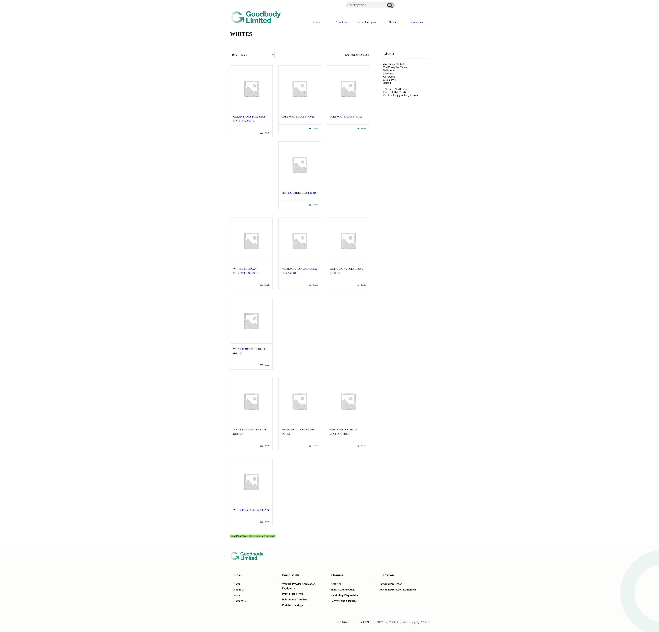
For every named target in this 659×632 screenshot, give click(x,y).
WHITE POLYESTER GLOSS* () (251, 509)
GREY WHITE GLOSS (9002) (297, 116)
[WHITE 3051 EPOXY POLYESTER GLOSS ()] (251, 240)
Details (266, 133)
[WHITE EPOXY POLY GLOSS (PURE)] (300, 401)
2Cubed (424, 622)
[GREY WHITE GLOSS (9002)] (300, 88)
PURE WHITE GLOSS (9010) (346, 116)
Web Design (409, 622)
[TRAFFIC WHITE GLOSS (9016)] (300, 164)
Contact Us (239, 600)
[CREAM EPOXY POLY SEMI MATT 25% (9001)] (251, 88)
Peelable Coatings (292, 605)
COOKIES (395, 622)
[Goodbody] (254, 17)
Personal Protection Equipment (397, 589)
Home (236, 583)
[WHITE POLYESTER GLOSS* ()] (251, 481)
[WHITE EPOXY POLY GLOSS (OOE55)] (251, 401)
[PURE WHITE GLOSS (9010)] (348, 88)
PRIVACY (382, 622)
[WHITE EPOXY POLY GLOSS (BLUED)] (348, 240)
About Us (239, 589)
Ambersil (336, 583)
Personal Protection (390, 583)
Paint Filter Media (292, 593)
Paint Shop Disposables (344, 595)
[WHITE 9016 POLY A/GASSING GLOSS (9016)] (300, 240)
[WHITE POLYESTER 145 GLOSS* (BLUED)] (348, 401)
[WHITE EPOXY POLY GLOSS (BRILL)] (251, 320)
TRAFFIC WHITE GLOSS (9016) (299, 192)
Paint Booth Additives (295, 599)
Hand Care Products (343, 589)
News (236, 595)
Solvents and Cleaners (343, 600)
